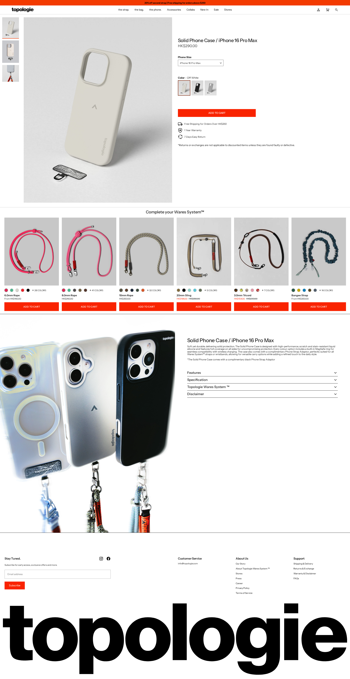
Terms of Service (244, 593)
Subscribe (14, 585)
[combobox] (200, 63)
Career (239, 583)
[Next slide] (168, 110)
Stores (239, 573)
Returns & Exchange (303, 568)
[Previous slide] (27, 110)
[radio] (184, 88)
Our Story (240, 563)
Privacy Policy (242, 588)
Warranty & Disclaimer (304, 573)
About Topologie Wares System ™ (253, 568)
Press (239, 578)
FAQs (296, 578)
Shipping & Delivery (303, 563)
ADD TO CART (31, 306)
